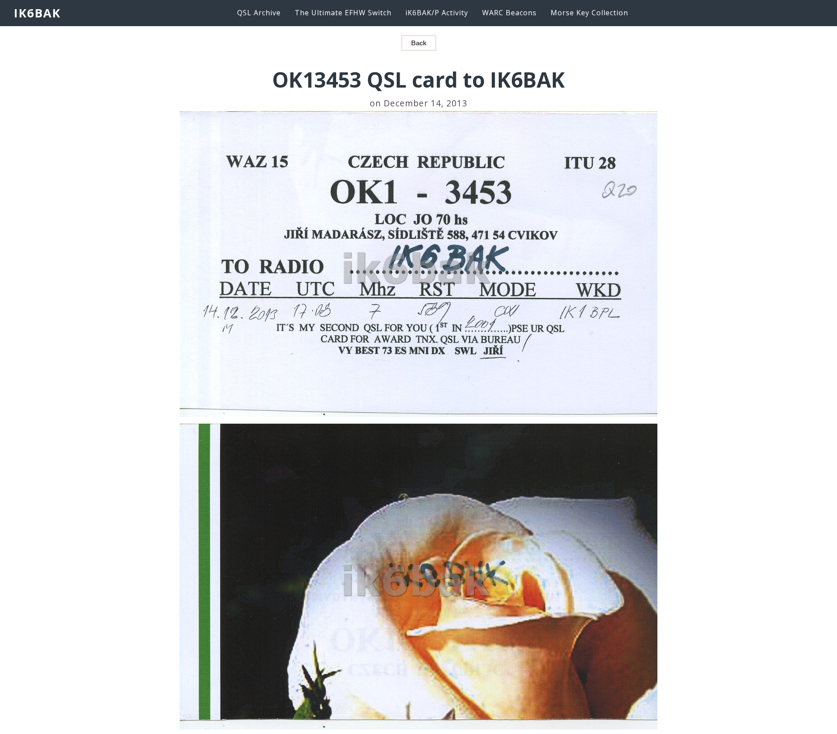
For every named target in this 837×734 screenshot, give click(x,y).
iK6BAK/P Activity (436, 12)
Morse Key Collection (589, 12)
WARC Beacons (509, 12)
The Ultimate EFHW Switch (343, 12)
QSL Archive (259, 12)
